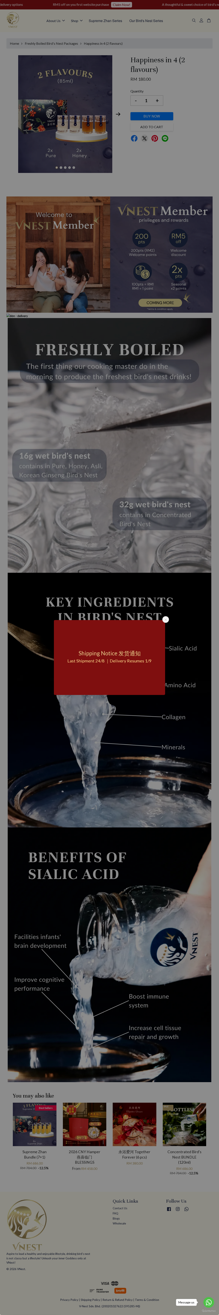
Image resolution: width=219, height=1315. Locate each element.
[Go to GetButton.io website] (209, 1310)
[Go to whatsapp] (208, 1302)
